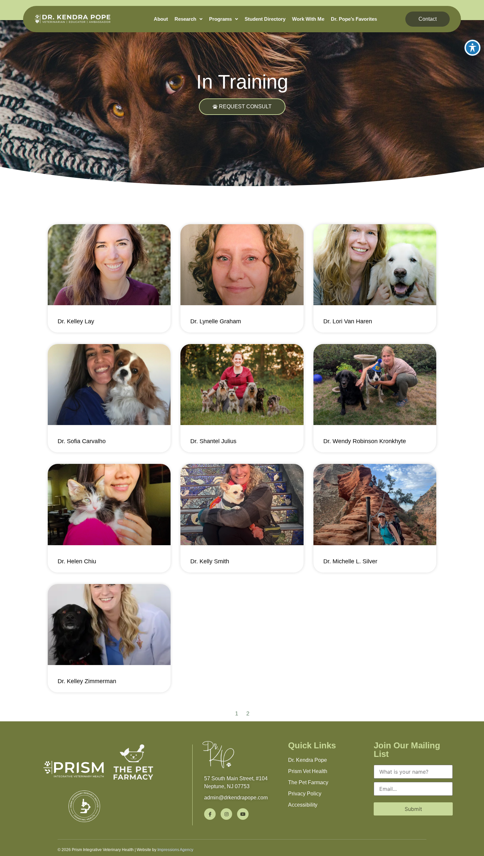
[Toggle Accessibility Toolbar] (472, 48)
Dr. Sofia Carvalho (82, 441)
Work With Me (308, 19)
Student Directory (265, 19)
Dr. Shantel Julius (213, 441)
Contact (427, 19)
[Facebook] (210, 814)
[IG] (226, 814)
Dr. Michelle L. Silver (350, 561)
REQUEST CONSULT (245, 106)
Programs (220, 19)
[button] (188, 19)
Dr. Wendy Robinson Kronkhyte (364, 441)
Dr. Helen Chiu (77, 561)
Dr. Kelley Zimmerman (87, 681)
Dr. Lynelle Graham (215, 321)
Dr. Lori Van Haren (347, 321)
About (161, 19)
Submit (413, 809)
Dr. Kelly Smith (209, 561)
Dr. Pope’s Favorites (354, 19)
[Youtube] (243, 814)
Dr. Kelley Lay (76, 321)
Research (185, 19)
